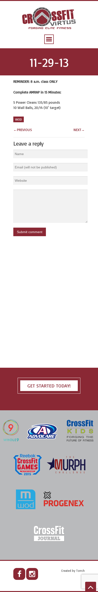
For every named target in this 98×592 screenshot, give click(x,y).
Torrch (80, 570)
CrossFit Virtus (49, 18)
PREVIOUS (22, 129)
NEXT (79, 129)
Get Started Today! (49, 386)
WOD (18, 119)
